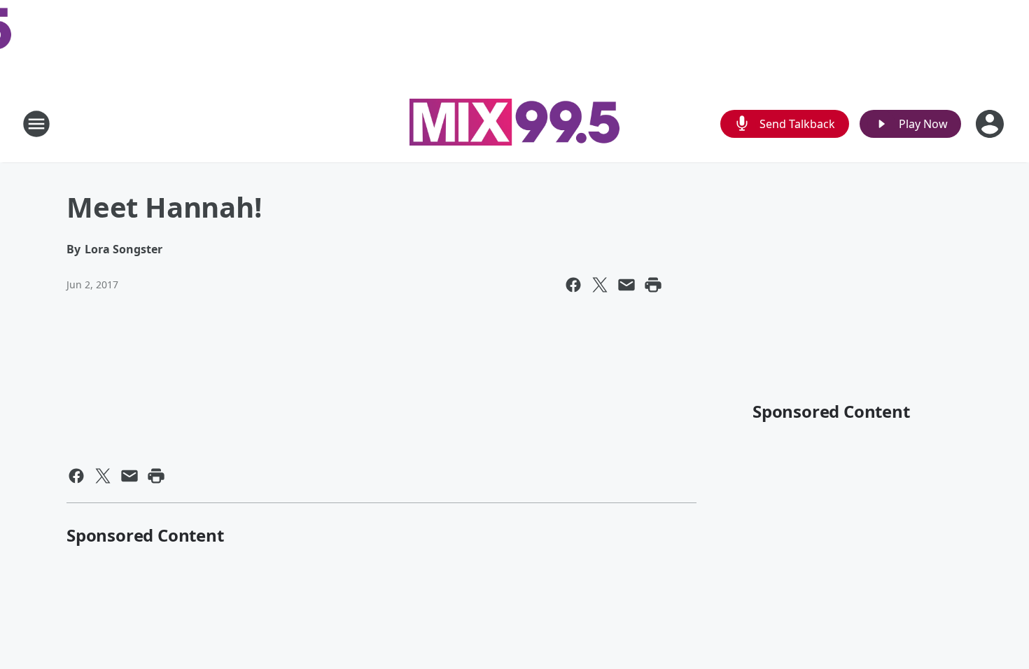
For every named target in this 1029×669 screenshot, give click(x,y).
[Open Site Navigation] (36, 124)
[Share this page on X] (600, 285)
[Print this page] (653, 285)
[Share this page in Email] (626, 285)
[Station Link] (515, 124)
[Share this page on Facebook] (573, 285)
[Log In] (991, 124)
